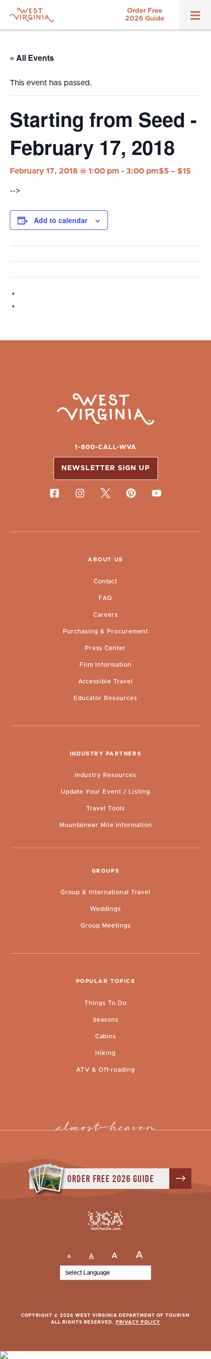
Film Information (105, 665)
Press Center (105, 648)
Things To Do (105, 1003)
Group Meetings (105, 926)
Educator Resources (105, 698)
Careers (105, 615)
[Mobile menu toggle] (195, 19)
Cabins (105, 1036)
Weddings (105, 909)
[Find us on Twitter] (105, 493)
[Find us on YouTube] (156, 493)
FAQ (105, 598)
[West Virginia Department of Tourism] (31, 15)
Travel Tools (105, 808)
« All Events (32, 57)
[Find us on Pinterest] (131, 493)
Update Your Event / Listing (105, 792)
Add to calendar (60, 220)
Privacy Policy (138, 1322)
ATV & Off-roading (105, 1070)
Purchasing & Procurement (105, 631)
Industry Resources (105, 775)
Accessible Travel (105, 681)
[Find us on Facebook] (54, 493)
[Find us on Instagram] (80, 493)
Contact (105, 581)
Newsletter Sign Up (105, 468)
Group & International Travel (105, 892)
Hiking (105, 1053)
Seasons (106, 1020)
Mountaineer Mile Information (105, 825)
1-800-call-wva (105, 447)
